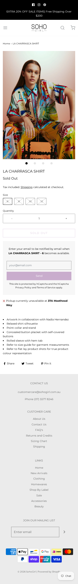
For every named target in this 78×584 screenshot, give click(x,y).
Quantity (8, 210)
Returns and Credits (39, 435)
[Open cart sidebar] (73, 28)
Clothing (39, 478)
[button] (39, 105)
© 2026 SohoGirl (27, 571)
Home (6, 43)
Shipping (27, 187)
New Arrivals (39, 473)
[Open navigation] (5, 28)
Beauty (39, 506)
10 (30, 201)
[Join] (64, 532)
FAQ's (39, 430)
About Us (39, 418)
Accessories (39, 501)
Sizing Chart (39, 441)
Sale (39, 495)
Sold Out (39, 233)
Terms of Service (46, 287)
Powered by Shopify (49, 571)
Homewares (39, 484)
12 (42, 201)
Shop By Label (39, 489)
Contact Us (39, 424)
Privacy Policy (23, 287)
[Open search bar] (62, 28)
